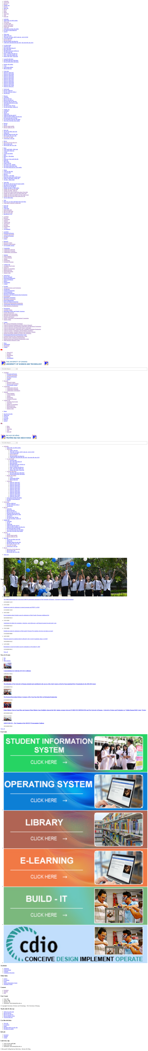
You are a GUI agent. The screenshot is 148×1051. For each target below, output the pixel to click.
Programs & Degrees (9, 233)
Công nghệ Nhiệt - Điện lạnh (11, 149)
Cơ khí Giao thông (8, 153)
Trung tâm (6, 13)
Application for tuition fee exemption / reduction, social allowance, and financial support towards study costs (30, 623)
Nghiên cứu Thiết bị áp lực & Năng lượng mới (15, 193)
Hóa (5, 157)
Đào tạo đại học (7, 1013)
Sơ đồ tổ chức (7, 46)
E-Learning (6, 980)
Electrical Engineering (9, 293)
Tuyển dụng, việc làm (9, 138)
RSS (5, 993)
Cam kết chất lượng (8, 24)
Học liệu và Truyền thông (10, 185)
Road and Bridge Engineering (11, 301)
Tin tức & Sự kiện (8, 414)
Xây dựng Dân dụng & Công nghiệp (13, 167)
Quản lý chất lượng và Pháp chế (11, 178)
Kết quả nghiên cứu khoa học (11, 41)
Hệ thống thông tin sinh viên (11, 134)
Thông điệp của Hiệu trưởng (11, 20)
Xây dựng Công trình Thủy (10, 166)
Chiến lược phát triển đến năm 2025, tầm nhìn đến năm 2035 (18, 42)
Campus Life (7, 222)
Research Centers (8, 242)
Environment (7, 296)
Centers (5, 227)
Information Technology (9, 297)
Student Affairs (7, 319)
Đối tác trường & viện (9, 127)
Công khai (6, 27)
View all (6, 652)
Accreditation (7, 229)
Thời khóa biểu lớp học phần (11, 103)
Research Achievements (9, 244)
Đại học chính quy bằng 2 (10, 92)
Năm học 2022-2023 (9, 78)
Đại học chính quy (8, 90)
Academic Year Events (9, 266)
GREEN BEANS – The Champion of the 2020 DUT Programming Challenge (24, 723)
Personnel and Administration (11, 315)
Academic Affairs (8, 310)
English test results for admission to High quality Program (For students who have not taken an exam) (28, 631)
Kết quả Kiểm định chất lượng (11, 61)
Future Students (7, 256)
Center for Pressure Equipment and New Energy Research (18, 325)
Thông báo (6, 113)
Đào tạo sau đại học (8, 1014)
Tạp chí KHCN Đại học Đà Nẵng (12, 119)
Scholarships (7, 260)
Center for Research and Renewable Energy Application (17, 328)
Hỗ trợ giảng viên (8, 144)
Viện (5, 15)
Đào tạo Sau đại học (9, 100)
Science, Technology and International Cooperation (16, 318)
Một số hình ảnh (8, 68)
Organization (7, 282)
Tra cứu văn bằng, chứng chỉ (11, 107)
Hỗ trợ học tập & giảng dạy (10, 142)
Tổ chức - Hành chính (9, 179)
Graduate (6, 971)
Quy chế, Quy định (8, 137)
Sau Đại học (7, 93)
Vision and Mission (8, 279)
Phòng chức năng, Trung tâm (11, 56)
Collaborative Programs (9, 251)
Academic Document (9, 234)
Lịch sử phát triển (8, 38)
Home (5, 411)
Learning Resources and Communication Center (15, 336)
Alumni (5, 259)
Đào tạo (6, 4)
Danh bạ (6, 419)
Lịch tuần (6, 418)
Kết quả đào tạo (7, 40)
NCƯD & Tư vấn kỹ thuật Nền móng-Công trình (16, 192)
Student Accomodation (9, 268)
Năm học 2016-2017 (9, 86)
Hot (5, 658)
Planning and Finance (9, 317)
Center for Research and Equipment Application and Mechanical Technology (22, 326)
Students (6, 221)
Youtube (6, 991)
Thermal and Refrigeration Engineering (13, 303)
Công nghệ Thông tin (9, 150)
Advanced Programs (9, 236)
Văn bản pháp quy (8, 1017)
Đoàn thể (6, 16)
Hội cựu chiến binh (8, 211)
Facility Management (9, 312)
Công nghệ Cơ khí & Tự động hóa (12, 203)
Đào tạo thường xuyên (9, 1016)
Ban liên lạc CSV (8, 214)
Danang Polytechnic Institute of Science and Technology (17, 333)
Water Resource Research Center (12, 340)
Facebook (6, 990)
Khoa (5, 11)
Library (5, 238)
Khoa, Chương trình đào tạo (10, 53)
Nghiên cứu (6, 5)
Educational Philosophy (9, 278)
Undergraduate (7, 970)
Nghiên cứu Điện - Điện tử (10, 190)
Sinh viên (6, 8)
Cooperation (7, 219)
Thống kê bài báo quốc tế (10, 115)
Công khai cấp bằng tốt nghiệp (11, 29)
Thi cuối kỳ (6, 104)
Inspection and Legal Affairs (10, 314)
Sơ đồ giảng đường (8, 67)
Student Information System (10, 983)
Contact (5, 284)
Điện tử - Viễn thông (9, 156)
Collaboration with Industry (10, 252)
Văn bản (6, 416)
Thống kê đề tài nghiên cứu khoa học (13, 116)
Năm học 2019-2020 (9, 82)
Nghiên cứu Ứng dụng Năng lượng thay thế (14, 196)
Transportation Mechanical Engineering (13, 304)
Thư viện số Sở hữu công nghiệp (12, 120)
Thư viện (6, 1023)
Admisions (6, 968)
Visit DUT (6, 267)
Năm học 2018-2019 (9, 83)
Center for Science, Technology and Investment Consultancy (18, 330)
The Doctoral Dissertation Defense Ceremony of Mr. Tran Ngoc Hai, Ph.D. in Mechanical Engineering (30, 697)
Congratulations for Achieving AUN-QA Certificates (17, 670)
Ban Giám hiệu (7, 49)
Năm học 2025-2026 (9, 74)
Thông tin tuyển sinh (9, 1011)
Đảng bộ (6, 207)
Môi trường (6, 162)
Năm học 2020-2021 (9, 81)
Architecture (7, 289)
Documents (6, 345)
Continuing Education (9, 972)
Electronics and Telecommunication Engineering (15, 294)
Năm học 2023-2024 (9, 76)
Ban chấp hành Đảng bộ (10, 48)
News (5, 343)
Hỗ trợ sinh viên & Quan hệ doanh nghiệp (14, 183)
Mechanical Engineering (10, 299)
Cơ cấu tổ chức (7, 23)
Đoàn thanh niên (8, 210)
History (5, 281)
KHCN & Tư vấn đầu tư (10, 186)
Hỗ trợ (5, 9)
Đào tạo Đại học (8, 98)
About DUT (7, 223)
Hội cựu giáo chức (8, 212)
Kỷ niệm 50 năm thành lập (10, 30)
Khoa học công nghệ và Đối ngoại (12, 177)
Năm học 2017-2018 (9, 85)
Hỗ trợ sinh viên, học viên (10, 135)
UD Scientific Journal (9, 245)
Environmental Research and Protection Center (15, 334)
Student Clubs (7, 273)
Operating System (8, 984)
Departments (7, 226)
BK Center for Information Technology (13, 323)
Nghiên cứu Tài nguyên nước (11, 189)
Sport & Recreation (8, 271)
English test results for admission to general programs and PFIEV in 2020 (21, 607)
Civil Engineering (8, 292)
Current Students (8, 257)
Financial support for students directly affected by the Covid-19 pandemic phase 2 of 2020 (25, 638)
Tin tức (5, 112)
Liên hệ (5, 31)
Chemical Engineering (9, 290)
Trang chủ (6, 554)
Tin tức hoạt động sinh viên (10, 131)
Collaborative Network (9, 249)
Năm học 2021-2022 (9, 79)
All (4, 659)
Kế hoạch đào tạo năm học (10, 101)
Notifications (7, 344)
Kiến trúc (6, 160)
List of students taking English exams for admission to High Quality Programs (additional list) (26, 615)
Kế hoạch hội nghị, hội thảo (10, 118)
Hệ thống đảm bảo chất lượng (11, 60)
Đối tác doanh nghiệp (9, 126)
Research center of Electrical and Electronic (14, 337)
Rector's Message (8, 277)
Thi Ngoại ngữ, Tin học (9, 105)
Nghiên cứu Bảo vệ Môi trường (11, 188)
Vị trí (5, 65)
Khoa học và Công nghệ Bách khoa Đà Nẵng (15, 201)
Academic (6, 216)
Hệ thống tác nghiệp (9, 1029)
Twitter (5, 1037)
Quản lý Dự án (7, 163)
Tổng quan (6, 22)
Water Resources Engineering (11, 306)
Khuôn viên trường (8, 26)
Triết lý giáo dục (8, 35)
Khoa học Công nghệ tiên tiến (11, 159)
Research (6, 218)
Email (5, 981)
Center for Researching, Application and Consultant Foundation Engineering (22, 329)
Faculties (6, 225)
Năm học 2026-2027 (9, 72)
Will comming (7, 660)
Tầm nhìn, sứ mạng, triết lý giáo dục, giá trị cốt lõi (16, 37)
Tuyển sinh (6, 2)
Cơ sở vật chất (7, 172)
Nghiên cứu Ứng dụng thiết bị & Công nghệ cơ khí (16, 195)
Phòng (5, 12)
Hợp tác (6, 6)
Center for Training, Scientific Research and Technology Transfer (19, 332)
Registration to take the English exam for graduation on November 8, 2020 (22, 646)
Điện (5, 155)
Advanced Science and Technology (12, 288)
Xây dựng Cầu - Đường (9, 164)
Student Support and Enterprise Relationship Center (16, 339)
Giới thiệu (6, 1)
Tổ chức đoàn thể (8, 52)
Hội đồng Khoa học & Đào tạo (11, 50)
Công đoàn (6, 208)
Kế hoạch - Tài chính (9, 175)
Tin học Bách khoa (8, 197)
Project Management (9, 300)
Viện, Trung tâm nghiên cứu (10, 55)
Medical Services (8, 270)
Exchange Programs (8, 262)
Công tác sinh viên (8, 171)
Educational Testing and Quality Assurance (14, 311)
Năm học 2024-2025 (9, 75)
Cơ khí (5, 152)
